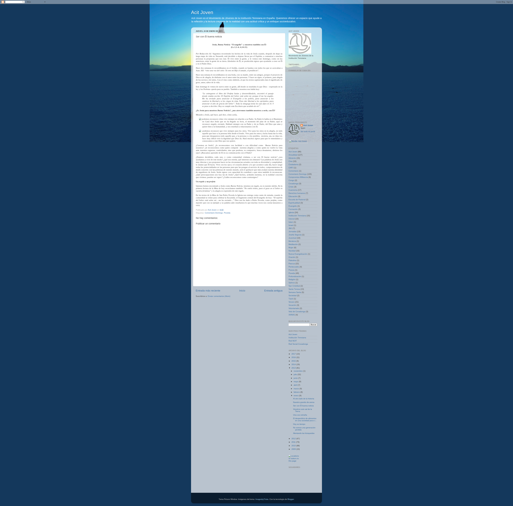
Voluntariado (294, 308)
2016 (294, 357)
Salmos (292, 283)
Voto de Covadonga (297, 312)
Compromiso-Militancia (298, 177)
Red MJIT (293, 341)
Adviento (292, 158)
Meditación (293, 244)
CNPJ (291, 168)
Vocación (292, 305)
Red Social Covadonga (298, 344)
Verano (292, 302)
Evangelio (293, 206)
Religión (292, 280)
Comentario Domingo (214, 213)
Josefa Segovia (295, 235)
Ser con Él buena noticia (303, 406)
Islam (291, 222)
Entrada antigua (273, 290)
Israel (291, 225)
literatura (292, 241)
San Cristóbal (294, 286)
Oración (292, 257)
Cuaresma (293, 190)
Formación (293, 209)
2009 (294, 449)
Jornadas (292, 232)
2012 (294, 439)
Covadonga (293, 184)
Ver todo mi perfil (308, 132)
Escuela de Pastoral (297, 200)
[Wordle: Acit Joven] (298, 141)
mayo (296, 382)
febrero (297, 392)
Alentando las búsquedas (303, 433)
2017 (294, 354)
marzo (297, 389)
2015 (294, 361)
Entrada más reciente (208, 290)
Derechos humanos (297, 193)
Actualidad (293, 155)
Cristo (291, 187)
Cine (290, 161)
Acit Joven (202, 12)
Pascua (292, 264)
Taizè (291, 299)
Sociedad (292, 296)
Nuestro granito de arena (303, 402)
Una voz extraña (300, 415)
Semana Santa (295, 292)
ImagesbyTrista (261, 499)
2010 (294, 446)
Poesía (291, 270)
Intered (292, 219)
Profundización (295, 276)
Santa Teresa (294, 289)
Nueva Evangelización (298, 254)
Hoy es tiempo (299, 424)
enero (296, 396)
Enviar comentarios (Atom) (219, 296)
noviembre (298, 371)
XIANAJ (292, 315)
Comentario (293, 171)
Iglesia (291, 212)
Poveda (227, 213)
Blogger (290, 499)
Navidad (292, 251)
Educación (293, 196)
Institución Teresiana (297, 216)
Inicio (242, 290)
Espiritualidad (294, 203)
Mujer (291, 248)
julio (296, 374)
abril (296, 385)
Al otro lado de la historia (303, 399)
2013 (294, 368)
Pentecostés (294, 267)
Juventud (292, 238)
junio (296, 378)
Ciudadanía (293, 165)
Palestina (292, 260)
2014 (294, 364)
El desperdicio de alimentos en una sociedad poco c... (305, 419)
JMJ (290, 228)
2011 (294, 442)
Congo (291, 180)
